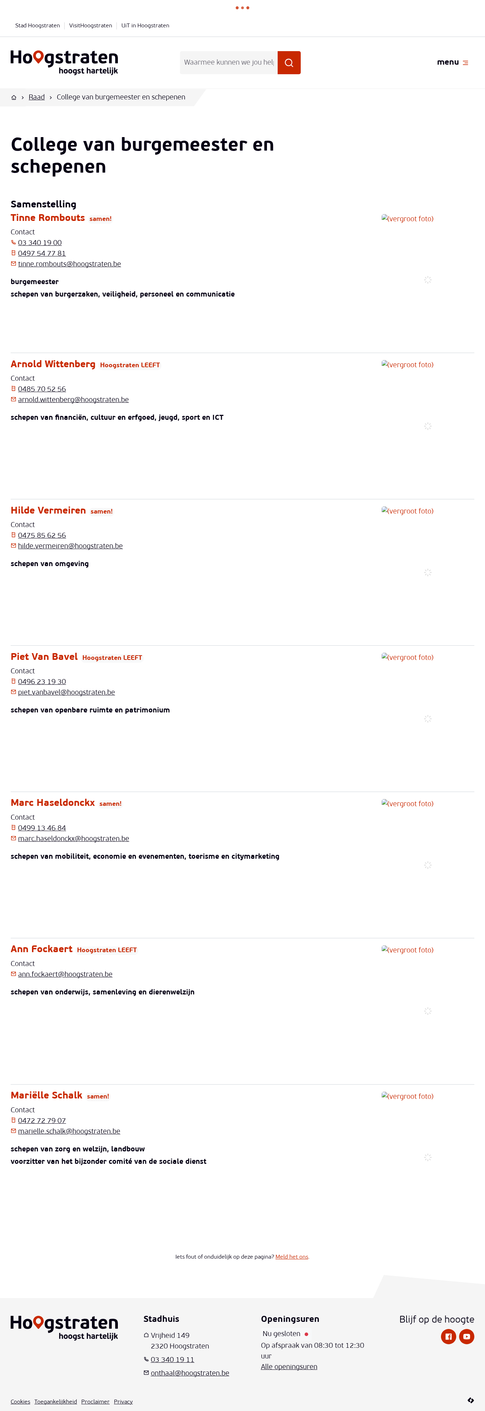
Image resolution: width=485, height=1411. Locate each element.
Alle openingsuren (289, 1367)
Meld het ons (292, 1257)
